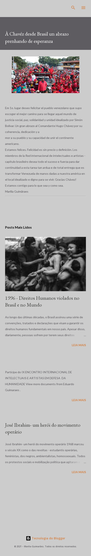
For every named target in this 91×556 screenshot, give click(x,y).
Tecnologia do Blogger (48, 538)
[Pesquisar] (73, 7)
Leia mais (79, 345)
